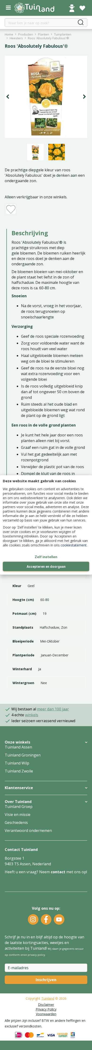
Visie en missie (17, 814)
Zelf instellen (46, 557)
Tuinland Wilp (17, 763)
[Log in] (71, 8)
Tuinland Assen (18, 747)
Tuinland (47, 998)
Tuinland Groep (19, 806)
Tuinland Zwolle (19, 771)
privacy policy (36, 954)
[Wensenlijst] (82, 8)
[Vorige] (7, 97)
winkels (31, 714)
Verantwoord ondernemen (28, 830)
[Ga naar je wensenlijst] (82, 8)
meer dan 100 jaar (53, 709)
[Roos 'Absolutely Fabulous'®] (46, 97)
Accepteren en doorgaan (46, 567)
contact (58, 871)
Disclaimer (46, 1004)
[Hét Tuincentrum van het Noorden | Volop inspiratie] (34, 7)
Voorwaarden (46, 1014)
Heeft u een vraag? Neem (28, 871)
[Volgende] (84, 97)
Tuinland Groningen (23, 755)
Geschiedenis (16, 822)
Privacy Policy (46, 1009)
